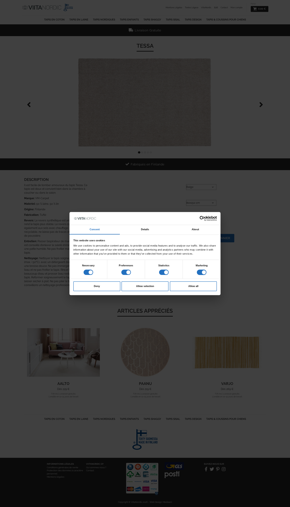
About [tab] (195, 229)
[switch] (126, 272)
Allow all (193, 286)
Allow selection (145, 286)
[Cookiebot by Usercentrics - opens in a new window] (202, 218)
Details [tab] (145, 229)
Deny (97, 286)
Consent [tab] (95, 229)
